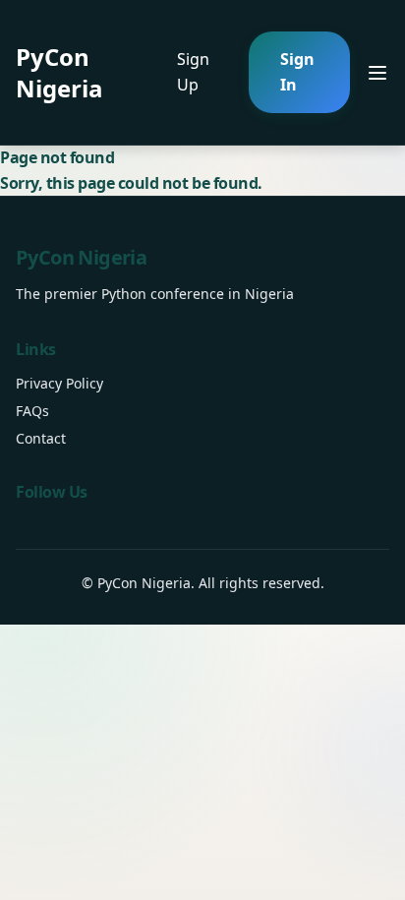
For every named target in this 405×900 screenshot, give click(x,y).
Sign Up (193, 71)
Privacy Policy (59, 383)
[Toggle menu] (377, 73)
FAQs (32, 410)
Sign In (297, 71)
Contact (41, 438)
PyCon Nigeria (59, 72)
